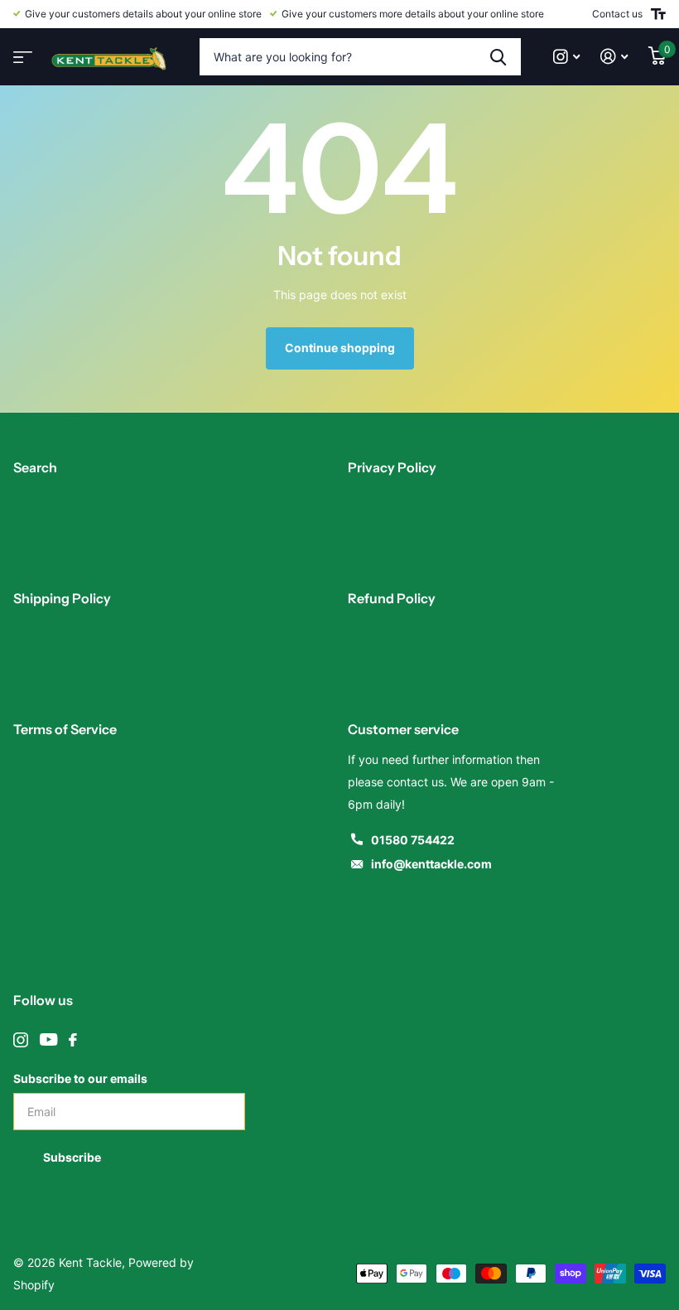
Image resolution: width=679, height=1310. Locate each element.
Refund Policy (392, 598)
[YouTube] (48, 1039)
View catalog (21, 51)
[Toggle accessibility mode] (658, 14)
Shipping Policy (62, 598)
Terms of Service (65, 729)
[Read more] (566, 56)
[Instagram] (20, 1039)
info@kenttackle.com (431, 864)
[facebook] (73, 1039)
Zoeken (498, 56)
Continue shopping (340, 348)
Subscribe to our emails (80, 1078)
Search (35, 467)
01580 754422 (413, 840)
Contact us (617, 13)
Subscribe (73, 1157)
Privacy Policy (392, 467)
